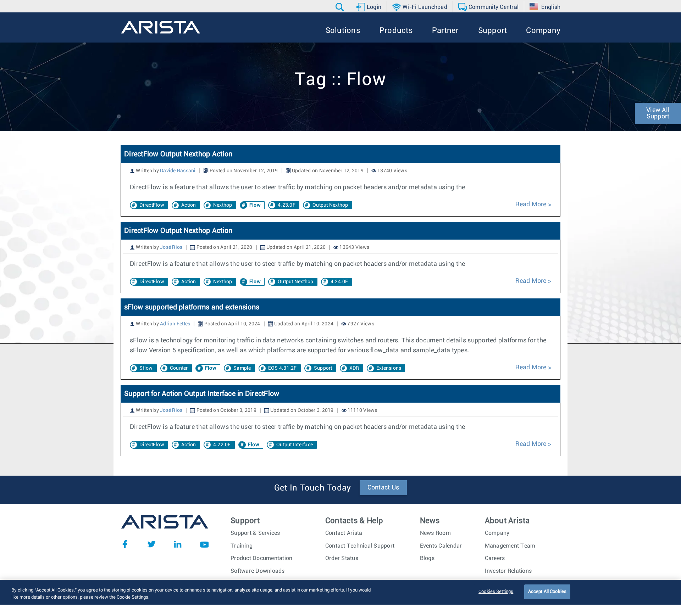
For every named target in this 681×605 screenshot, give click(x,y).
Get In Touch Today (312, 488)
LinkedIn (177, 544)
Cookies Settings (495, 591)
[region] (340, 592)
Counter (179, 368)
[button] (341, 7)
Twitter (151, 544)
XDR (354, 368)
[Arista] (160, 27)
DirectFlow (151, 205)
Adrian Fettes (175, 323)
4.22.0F (222, 444)
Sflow (146, 368)
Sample (242, 368)
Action (188, 205)
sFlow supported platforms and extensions (191, 307)
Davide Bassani (178, 170)
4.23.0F (286, 205)
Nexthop (222, 205)
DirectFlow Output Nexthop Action (178, 154)
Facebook (125, 544)
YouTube (204, 544)
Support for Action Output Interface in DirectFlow (201, 393)
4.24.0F (339, 281)
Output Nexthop (330, 205)
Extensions (389, 368)
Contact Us (383, 487)
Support (323, 368)
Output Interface (294, 444)
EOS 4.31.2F (282, 368)
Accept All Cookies (547, 591)
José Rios (171, 247)
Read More (531, 204)
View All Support (658, 113)
